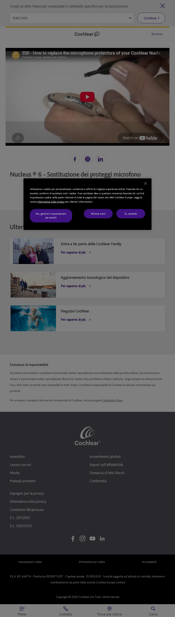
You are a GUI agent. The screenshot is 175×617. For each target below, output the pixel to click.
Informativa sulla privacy (50, 201)
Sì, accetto (130, 213)
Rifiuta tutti (98, 213)
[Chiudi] (145, 183)
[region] (87, 204)
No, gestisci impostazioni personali (51, 215)
